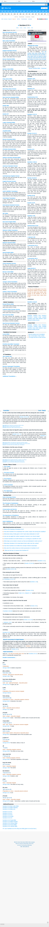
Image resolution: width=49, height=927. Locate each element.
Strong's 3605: (6, 751)
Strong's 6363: (6, 759)
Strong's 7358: (6, 767)
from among (33, 54)
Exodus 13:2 (30, 149)
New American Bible (8, 314)
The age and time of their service (37, 337)
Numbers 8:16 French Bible (10, 824)
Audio (17, 27)
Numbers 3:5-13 (33, 653)
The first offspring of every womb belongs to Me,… (14, 460)
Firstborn (44, 315)
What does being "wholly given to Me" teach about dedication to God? (21, 534)
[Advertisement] (24, 400)
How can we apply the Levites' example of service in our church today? (22, 536)
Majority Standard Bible (9, 242)
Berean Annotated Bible (9, 139)
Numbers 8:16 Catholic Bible (10, 826)
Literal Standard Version (9, 263)
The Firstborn (7, 478)
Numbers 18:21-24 (11, 569)
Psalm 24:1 (21, 593)
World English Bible (8, 252)
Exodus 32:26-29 (29, 563)
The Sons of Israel (9, 472)
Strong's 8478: (6, 742)
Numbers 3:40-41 (32, 162)
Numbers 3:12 (41, 560)
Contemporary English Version (11, 176)
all (29, 57)
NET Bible (5, 213)
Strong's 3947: (6, 726)
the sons (38, 54)
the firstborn (30, 59)
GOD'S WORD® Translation (10, 191)
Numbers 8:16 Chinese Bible (10, 823)
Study (24, 27)
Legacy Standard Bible (9, 122)
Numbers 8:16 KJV (7, 817)
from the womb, (42, 57)
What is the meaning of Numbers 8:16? (14, 529)
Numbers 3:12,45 (32, 302)
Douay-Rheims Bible (8, 304)
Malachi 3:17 (28, 593)
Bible (2, 19)
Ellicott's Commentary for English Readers (13, 639)
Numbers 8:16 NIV (7, 811)
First (39, 315)
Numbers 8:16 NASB (8, 816)
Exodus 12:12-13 (28, 619)
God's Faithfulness (8, 521)
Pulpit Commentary (8, 651)
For (43, 51)
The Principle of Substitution (10, 503)
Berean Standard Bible (9, 59)
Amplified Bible (7, 131)
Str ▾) (14, 30)
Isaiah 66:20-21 (31, 268)
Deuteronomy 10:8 (32, 97)
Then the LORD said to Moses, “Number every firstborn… (15, 459)
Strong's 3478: (6, 717)
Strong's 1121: (6, 709)
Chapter (44, 410)
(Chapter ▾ (8, 30)
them (35, 56)
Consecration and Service (10, 509)
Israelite (44, 317)
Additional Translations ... (10, 376)
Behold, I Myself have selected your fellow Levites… (13, 425)
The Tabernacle (8, 490)
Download (43, 68)
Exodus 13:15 (31, 202)
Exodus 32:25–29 (24, 417)
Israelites (29, 318)
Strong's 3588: (6, 667)
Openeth (29, 320)
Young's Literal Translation (10, 281)
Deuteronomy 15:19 (32, 225)
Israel (39, 317)
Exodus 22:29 (31, 195)
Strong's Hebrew (7, 692)
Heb (32, 27)
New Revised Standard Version (11, 323)
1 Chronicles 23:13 (32, 245)
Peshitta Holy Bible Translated (11, 344)
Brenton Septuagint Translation (11, 366)
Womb (37, 320)
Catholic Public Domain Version (11, 309)
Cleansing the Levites (32, 45)
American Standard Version (10, 166)
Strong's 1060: (6, 776)
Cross (21, 27)
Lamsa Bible (6, 334)
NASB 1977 (6, 114)
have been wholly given (38, 53)
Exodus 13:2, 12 (17, 434)
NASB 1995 (6, 105)
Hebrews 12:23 (8, 622)
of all (35, 59)
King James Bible (7, 79)
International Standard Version (11, 205)
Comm (28, 27)
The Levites (7, 466)
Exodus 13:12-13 (32, 133)
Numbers (5, 19)
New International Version (10, 32)
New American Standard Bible (11, 97)
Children (35, 315)
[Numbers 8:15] (1, 414)
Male (37, 318)
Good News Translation (9, 198)
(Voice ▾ (35, 30)
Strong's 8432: (6, 701)
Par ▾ (12, 30)
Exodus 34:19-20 (32, 178)
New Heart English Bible (9, 221)
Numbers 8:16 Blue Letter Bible (11, 806)
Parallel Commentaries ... (9, 657)
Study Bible (6, 410)
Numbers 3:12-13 (32, 114)
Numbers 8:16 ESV (8, 814)
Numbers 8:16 (6, 632)
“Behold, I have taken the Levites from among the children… (15, 442)
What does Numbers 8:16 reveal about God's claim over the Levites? (21, 543)
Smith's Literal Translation (10, 291)
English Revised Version (9, 181)
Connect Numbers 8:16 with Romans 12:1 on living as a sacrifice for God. (22, 538)
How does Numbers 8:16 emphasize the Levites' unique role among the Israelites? (25, 531)
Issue (34, 318)
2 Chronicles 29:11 (32, 258)
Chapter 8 (10, 19)
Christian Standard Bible (9, 149)
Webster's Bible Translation (10, 230)
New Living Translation (9, 40)
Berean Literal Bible (8, 69)
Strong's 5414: (6, 684)
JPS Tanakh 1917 (7, 356)
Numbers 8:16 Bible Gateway (10, 807)
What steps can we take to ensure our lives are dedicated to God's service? (23, 541)
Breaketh (29, 315)
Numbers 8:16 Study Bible (9, 820)
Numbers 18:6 (31, 78)
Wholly (34, 320)
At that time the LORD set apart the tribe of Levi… (13, 427)
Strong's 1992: (6, 676)
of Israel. (43, 54)
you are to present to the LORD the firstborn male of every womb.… (17, 443)
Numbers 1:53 (33, 581)
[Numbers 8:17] (47, 414)
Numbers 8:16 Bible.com (9, 809)
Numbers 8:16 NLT (7, 813)
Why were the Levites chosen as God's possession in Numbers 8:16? (21, 548)
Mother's (41, 318)
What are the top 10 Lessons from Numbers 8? (16, 550)
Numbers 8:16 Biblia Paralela (10, 821)
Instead (35, 317)
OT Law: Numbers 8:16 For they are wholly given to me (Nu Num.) (19, 828)
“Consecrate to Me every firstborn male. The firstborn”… (14, 444)
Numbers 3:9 (30, 88)
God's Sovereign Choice (9, 497)
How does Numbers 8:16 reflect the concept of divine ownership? (20, 545)
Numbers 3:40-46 (7, 611)
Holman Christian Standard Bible (12, 157)
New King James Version (9, 89)
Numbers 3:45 (31, 215)
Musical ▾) (39, 30)
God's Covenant (8, 484)
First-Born (30, 317)
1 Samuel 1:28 (31, 237)
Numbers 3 (43, 435)
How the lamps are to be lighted (36, 334)
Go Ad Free (2, 924)
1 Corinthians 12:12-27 (9, 579)
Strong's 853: (6, 734)
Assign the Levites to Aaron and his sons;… (12, 426)
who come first (34, 57)
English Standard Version (10, 50)
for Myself (39, 56)
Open (45, 318)
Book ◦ (40, 410)
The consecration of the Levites (36, 335)
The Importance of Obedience (11, 515)
